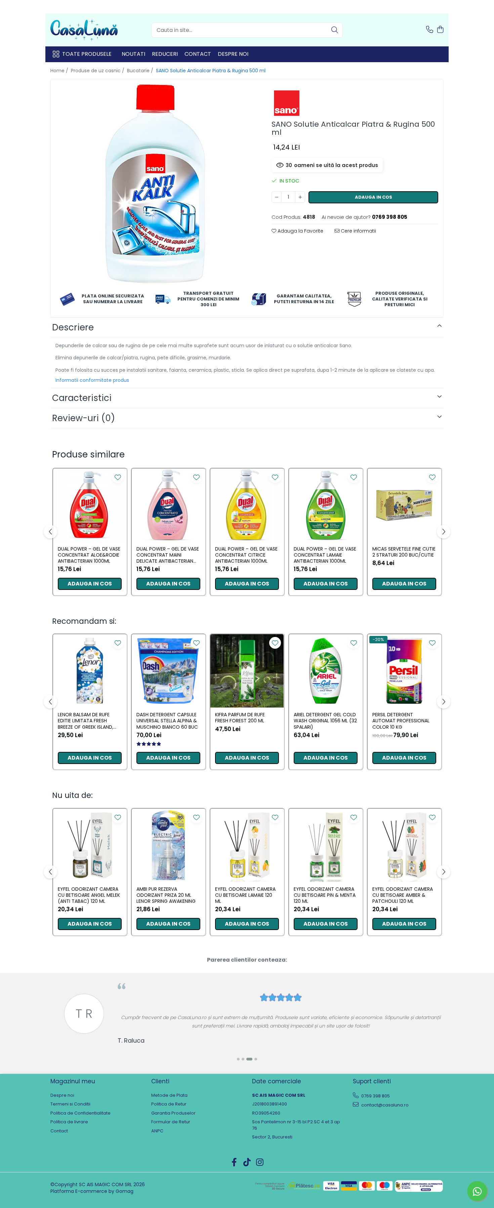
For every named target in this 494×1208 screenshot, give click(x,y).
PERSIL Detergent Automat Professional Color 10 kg (400, 721)
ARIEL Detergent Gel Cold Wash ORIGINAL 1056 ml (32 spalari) (325, 721)
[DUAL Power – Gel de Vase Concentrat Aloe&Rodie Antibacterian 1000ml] (89, 505)
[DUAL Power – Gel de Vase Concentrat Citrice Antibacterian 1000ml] (247, 505)
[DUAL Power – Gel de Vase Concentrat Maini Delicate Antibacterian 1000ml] (168, 505)
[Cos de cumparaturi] (440, 30)
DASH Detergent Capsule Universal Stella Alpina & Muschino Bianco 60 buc (167, 721)
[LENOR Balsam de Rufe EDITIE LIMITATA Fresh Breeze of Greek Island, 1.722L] (89, 671)
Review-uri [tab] (83, 418)
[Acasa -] (84, 29)
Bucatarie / (141, 70)
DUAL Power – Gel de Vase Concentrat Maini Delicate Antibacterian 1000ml (167, 555)
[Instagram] (260, 1163)
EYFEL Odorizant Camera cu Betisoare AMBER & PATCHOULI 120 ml (402, 895)
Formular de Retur (170, 1122)
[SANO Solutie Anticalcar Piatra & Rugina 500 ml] (155, 183)
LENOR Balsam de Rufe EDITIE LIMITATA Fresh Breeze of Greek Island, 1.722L (85, 721)
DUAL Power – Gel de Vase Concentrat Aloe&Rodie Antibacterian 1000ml (89, 555)
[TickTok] (247, 1163)
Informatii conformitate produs (92, 380)
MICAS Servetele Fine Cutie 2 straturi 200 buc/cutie (404, 552)
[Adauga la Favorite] (118, 477)
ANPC (157, 1131)
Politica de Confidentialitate (80, 1113)
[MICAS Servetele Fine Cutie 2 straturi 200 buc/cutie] (404, 505)
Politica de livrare (69, 1122)
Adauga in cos (373, 197)
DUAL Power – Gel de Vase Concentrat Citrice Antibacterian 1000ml (246, 555)
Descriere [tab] (73, 327)
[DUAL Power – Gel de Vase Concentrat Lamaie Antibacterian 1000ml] (325, 505)
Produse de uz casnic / (98, 70)
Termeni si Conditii (70, 1104)
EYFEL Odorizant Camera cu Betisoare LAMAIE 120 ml (245, 895)
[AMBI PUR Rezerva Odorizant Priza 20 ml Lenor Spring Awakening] (168, 845)
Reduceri (165, 54)
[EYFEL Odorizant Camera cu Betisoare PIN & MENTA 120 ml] (325, 845)
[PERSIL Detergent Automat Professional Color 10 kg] (404, 671)
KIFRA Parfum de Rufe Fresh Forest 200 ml (240, 718)
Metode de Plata (169, 1095)
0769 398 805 (375, 1096)
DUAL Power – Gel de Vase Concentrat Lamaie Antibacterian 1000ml (325, 555)
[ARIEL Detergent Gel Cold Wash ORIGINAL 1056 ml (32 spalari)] (325, 671)
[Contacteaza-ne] (429, 30)
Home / (60, 70)
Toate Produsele (87, 54)
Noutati (133, 54)
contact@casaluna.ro (384, 1105)
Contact (197, 54)
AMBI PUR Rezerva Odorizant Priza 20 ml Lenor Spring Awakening (166, 895)
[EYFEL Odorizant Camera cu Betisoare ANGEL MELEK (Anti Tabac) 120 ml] (89, 845)
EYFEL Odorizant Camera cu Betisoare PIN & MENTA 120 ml (325, 895)
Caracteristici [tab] (82, 398)
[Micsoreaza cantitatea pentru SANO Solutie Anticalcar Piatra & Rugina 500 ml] (277, 197)
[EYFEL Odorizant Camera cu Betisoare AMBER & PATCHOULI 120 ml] (404, 845)
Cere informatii (357, 231)
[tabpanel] (155, 183)
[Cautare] (335, 30)
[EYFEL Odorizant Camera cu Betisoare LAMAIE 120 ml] (247, 845)
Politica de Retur (169, 1104)
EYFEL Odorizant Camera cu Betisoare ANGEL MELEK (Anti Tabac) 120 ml (89, 895)
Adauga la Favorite (299, 231)
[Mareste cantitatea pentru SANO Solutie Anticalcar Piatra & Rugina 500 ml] (300, 197)
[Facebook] (234, 1163)
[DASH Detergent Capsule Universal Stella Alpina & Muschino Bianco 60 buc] (168, 671)
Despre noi (233, 54)
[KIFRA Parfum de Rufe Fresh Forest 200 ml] (247, 671)
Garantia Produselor (173, 1113)
